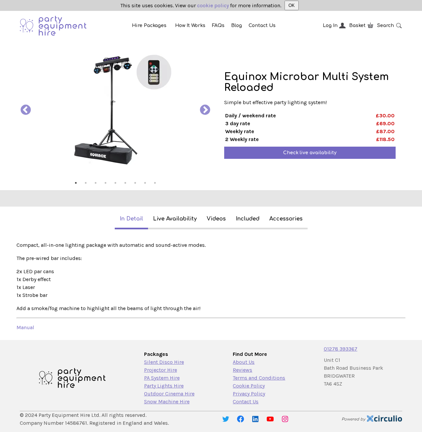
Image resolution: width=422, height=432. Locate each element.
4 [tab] (105, 183)
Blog (236, 25)
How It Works (190, 25)
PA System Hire (162, 378)
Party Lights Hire (164, 386)
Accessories (286, 219)
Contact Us (262, 25)
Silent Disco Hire (164, 362)
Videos (216, 219)
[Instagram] (285, 419)
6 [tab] (125, 183)
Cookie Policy (249, 386)
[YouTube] (270, 419)
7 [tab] (135, 183)
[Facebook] (240, 419)
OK (291, 5)
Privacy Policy (249, 393)
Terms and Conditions (259, 378)
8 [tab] (145, 183)
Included (247, 219)
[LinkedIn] (255, 419)
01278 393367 (340, 349)
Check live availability (310, 152)
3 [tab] (95, 183)
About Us (244, 362)
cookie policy (213, 5)
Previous (26, 110)
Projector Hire (160, 370)
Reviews (242, 370)
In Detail (131, 219)
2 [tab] (85, 183)
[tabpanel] (115, 110)
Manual (25, 327)
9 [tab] (155, 183)
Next (205, 110)
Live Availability (175, 219)
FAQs (218, 25)
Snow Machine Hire (167, 401)
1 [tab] (76, 183)
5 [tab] (115, 183)
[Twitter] (226, 419)
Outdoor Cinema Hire (169, 393)
